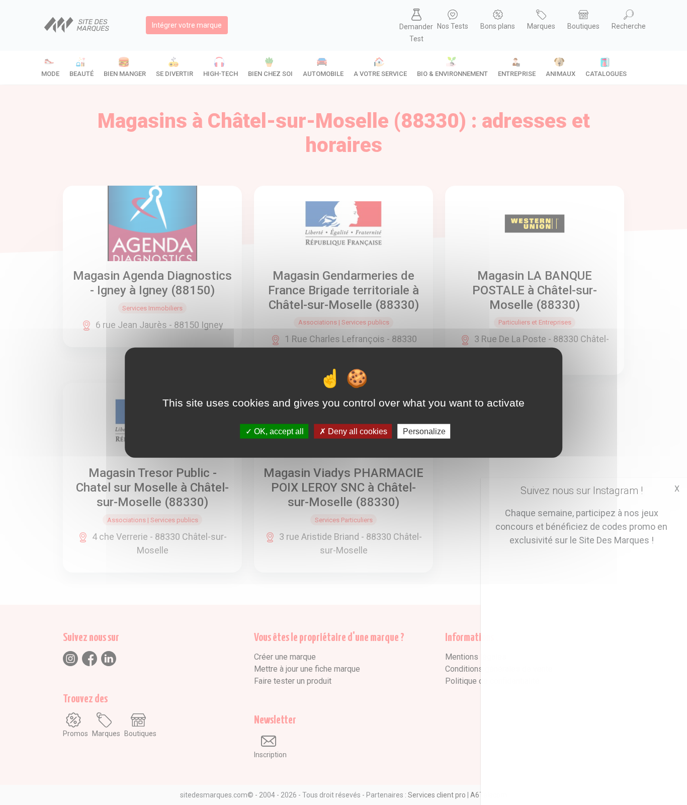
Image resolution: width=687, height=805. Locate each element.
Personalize (424, 431)
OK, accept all (278, 431)
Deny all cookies (356, 431)
